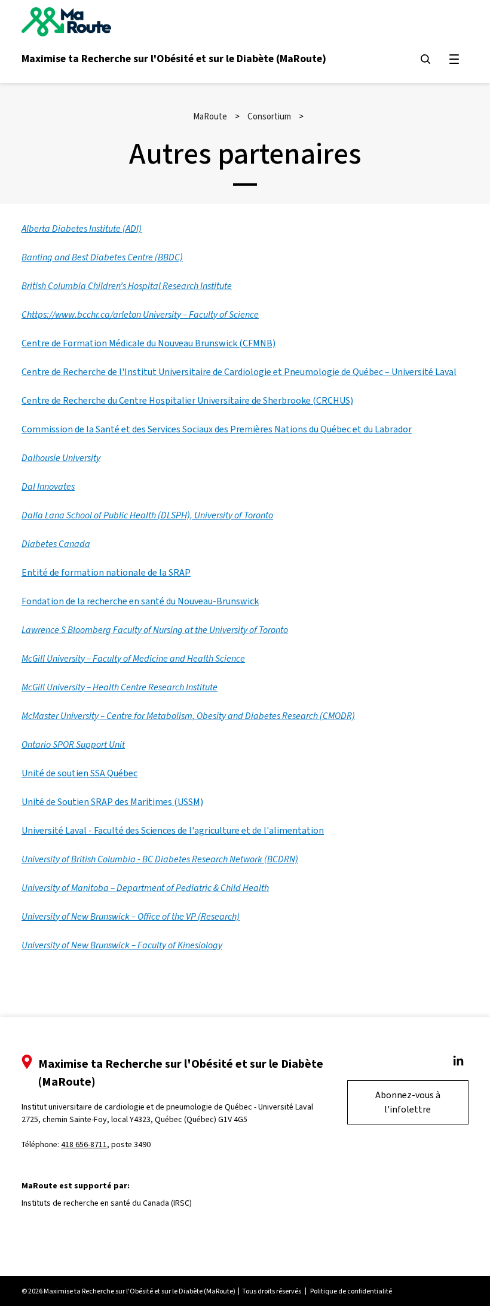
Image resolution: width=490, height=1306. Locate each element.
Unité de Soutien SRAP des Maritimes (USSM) (112, 801)
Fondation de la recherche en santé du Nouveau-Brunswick (140, 601)
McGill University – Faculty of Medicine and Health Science (133, 658)
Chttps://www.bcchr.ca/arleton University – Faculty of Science (140, 314)
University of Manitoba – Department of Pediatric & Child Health (145, 887)
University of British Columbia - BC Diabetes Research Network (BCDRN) (160, 859)
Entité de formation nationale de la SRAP (106, 572)
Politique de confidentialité (351, 1291)
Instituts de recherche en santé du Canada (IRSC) (107, 1203)
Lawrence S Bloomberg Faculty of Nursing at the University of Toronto (155, 629)
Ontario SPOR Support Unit (73, 744)
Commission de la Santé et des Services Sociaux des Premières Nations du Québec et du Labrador (217, 429)
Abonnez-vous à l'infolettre (407, 1102)
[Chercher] (425, 59)
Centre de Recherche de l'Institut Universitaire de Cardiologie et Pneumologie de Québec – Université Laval (239, 371)
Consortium (269, 116)
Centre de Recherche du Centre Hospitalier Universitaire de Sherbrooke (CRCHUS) (187, 400)
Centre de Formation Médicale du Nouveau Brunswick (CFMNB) (148, 343)
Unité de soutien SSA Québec (79, 773)
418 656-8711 (84, 1144)
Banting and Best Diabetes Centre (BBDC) (102, 257)
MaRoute (210, 116)
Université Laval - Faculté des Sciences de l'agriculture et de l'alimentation (173, 830)
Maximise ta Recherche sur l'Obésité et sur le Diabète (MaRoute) (174, 58)
